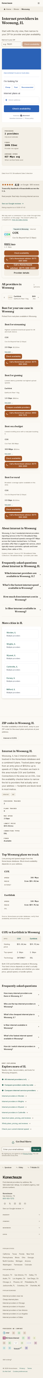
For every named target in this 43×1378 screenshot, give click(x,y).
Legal (5, 1234)
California (6, 1254)
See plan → (9, 352)
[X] (10, 1204)
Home (8, 9)
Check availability (21, 253)
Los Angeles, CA (19, 1278)
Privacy (22, 1368)
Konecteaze (7, 3)
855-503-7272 (8, 1198)
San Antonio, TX (21, 1275)
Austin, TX (6, 1278)
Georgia (31, 1257)
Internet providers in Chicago (14, 1303)
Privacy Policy (27, 1154)
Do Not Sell (7, 1371)
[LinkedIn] (20, 1204)
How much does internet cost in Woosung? (20, 598)
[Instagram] (15, 1204)
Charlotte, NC (35, 1286)
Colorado (28, 1265)
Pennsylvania (8, 1257)
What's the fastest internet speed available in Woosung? (21, 586)
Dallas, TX (33, 1275)
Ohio (23, 1257)
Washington (7, 1265)
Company (6, 1221)
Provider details (21, 273)
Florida (21, 1254)
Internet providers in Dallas (13, 1317)
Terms (29, 1368)
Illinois (16, 9)
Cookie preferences (20, 1371)
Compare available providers (18, 407)
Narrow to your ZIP (8, 40)
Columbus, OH (22, 1286)
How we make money (20, 220)
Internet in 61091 (10, 738)
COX (19, 939)
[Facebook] (5, 1204)
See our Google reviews (11, 204)
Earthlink (33, 939)
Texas (14, 1254)
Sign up (36, 1149)
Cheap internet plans (10, 1299)
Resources (7, 1228)
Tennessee (18, 1265)
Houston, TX (7, 1275)
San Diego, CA (32, 1278)
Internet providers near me (13, 1296)
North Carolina (8, 1261)
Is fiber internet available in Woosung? (20, 610)
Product (6, 1215)
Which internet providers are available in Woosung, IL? (21, 575)
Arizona (28, 1261)
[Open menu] (38, 3)
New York (30, 1254)
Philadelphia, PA (31, 1282)
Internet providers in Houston (14, 1306)
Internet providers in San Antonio (15, 1310)
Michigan (19, 1261)
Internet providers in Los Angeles (15, 1314)
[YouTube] (25, 1204)
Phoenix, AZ (18, 1282)
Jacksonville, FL (9, 1286)
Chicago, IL (7, 1282)
